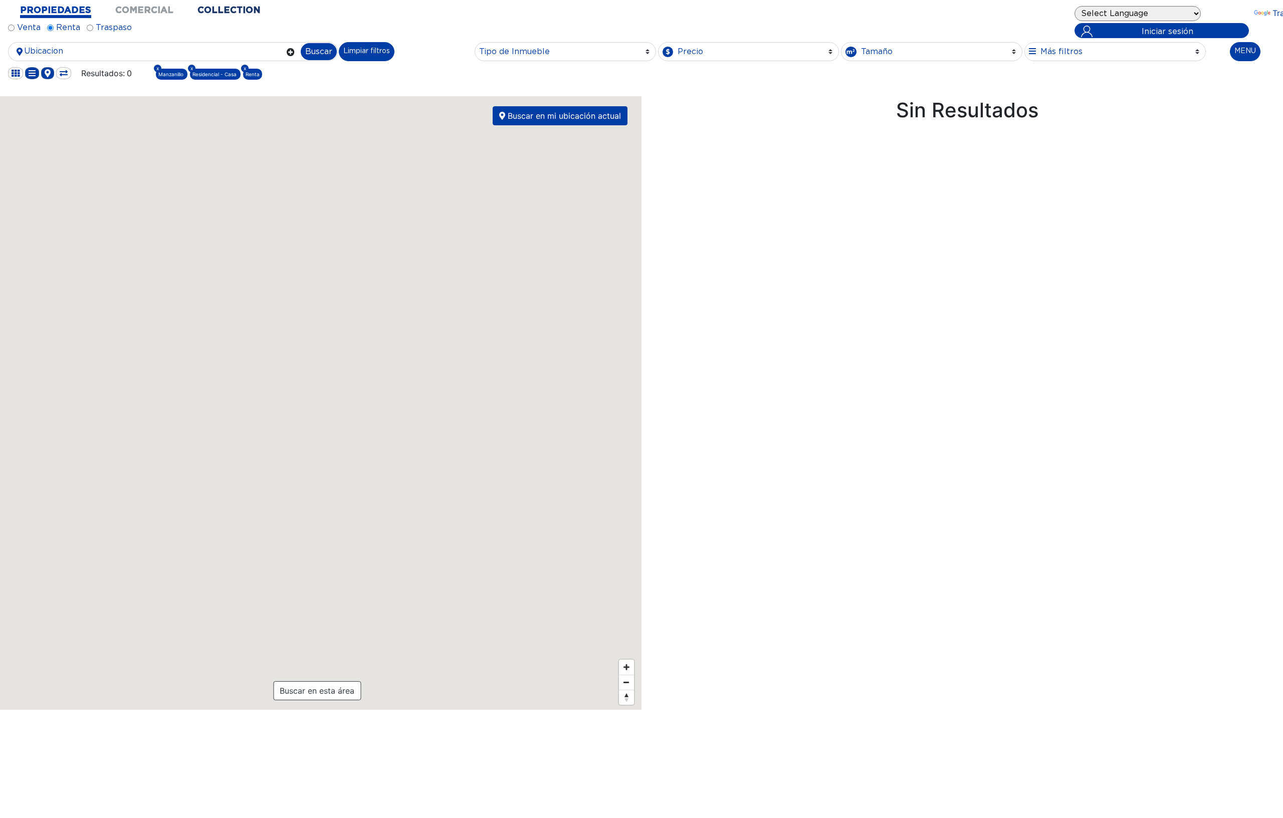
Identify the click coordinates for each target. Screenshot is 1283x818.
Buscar (318, 52)
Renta (68, 28)
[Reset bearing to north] (626, 697)
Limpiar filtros (366, 51)
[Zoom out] (626, 682)
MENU (1245, 51)
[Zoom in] (626, 667)
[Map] (319, 403)
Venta (29, 28)
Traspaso (114, 28)
